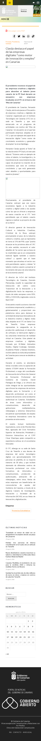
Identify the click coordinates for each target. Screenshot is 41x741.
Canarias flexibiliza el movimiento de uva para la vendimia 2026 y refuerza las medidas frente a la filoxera (20, 565)
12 (16, 632)
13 (20, 632)
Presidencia (15, 42)
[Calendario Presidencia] (3, 2)
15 (29, 632)
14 (25, 632)
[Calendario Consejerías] (38, 2)
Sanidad (8, 43)
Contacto (17, 732)
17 (8, 637)
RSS (10, 732)
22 (29, 637)
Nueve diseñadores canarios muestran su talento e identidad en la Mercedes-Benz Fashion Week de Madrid (20, 555)
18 (12, 637)
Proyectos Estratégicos (21, 510)
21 (25, 637)
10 (8, 632)
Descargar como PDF (16, 31)
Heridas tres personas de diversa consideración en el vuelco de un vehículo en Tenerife (20, 545)
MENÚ (4, 19)
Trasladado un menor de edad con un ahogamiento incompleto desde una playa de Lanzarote (20, 534)
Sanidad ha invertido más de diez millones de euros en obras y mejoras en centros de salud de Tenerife (20, 575)
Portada (8, 42)
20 (20, 637)
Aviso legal (27, 732)
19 (16, 637)
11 (12, 632)
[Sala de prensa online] (34, 2)
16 (33, 632)
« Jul (7, 654)
